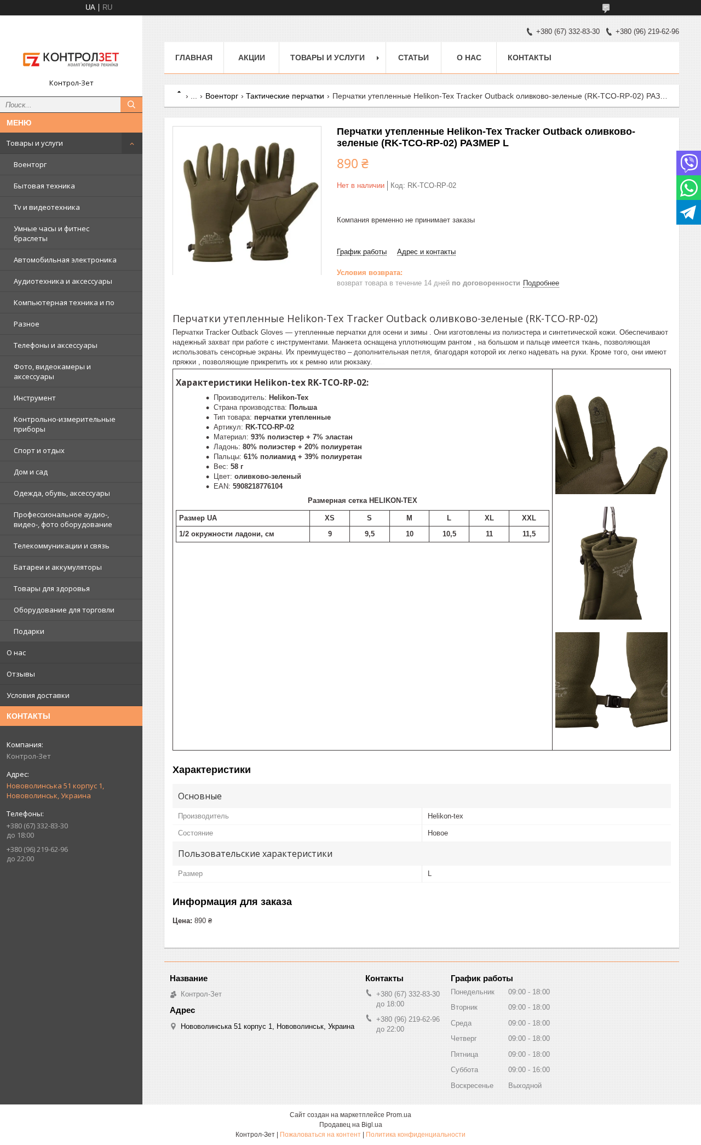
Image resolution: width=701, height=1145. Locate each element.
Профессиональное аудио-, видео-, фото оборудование (63, 519)
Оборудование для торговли (64, 610)
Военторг (30, 164)
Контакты (529, 57)
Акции (251, 57)
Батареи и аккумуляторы (58, 567)
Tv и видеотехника (47, 207)
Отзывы (21, 674)
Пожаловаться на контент (320, 1134)
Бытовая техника (44, 186)
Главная (193, 57)
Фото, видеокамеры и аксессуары (52, 371)
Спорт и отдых (39, 450)
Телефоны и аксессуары (55, 345)
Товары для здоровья (52, 588)
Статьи (413, 57)
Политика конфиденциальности (416, 1134)
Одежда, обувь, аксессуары (62, 493)
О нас (16, 652)
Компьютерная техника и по (64, 302)
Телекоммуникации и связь (62, 546)
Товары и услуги (35, 143)
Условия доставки (38, 695)
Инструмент (35, 398)
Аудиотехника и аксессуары (63, 281)
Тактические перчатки (285, 95)
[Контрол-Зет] (71, 51)
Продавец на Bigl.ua (350, 1125)
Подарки (29, 631)
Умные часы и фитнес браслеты (51, 233)
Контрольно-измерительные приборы (65, 424)
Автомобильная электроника (65, 260)
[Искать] (131, 104)
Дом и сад (31, 472)
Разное (26, 324)
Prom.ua (398, 1115)
